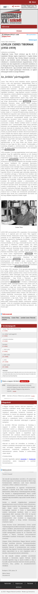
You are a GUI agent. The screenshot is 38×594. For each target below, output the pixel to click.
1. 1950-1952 (6, 350)
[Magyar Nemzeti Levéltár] (6, 8)
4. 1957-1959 (6, 366)
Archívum (18, 587)
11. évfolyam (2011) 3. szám (10, 34)
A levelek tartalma (7, 340)
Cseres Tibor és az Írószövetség (11, 330)
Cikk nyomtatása (31, 34)
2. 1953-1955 (6, 355)
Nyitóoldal (7, 583)
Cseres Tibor (15, 318)
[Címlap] (11, 22)
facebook (31, 6)
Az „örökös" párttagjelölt (9, 335)
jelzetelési (24, 459)
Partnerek (30, 583)
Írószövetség (6, 318)
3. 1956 (5, 361)
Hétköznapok (33, 40)
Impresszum (19, 583)
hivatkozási (32, 459)
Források (4, 345)
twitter (27, 6)
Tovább (14, 391)
